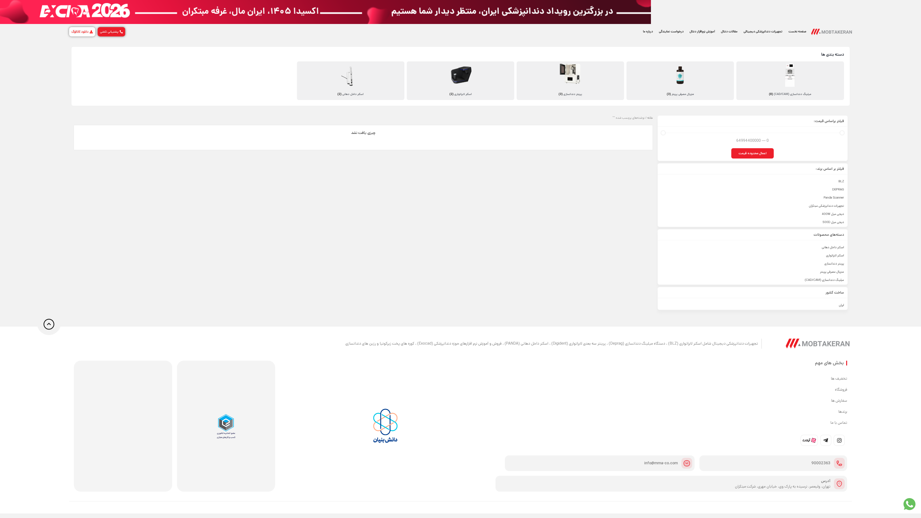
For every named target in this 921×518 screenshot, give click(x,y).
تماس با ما (838, 422)
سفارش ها (839, 400)
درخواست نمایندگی (671, 31)
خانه (650, 118)
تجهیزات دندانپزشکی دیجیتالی (763, 31)
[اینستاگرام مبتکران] (839, 440)
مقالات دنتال (729, 31)
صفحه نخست (797, 31)
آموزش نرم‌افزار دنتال (702, 31)
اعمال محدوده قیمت (752, 153)
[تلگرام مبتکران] (825, 440)
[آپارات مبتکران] (809, 440)
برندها (842, 411)
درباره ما (648, 31)
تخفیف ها (839, 378)
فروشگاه (841, 389)
